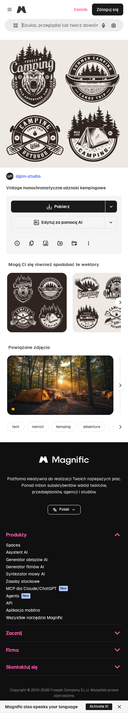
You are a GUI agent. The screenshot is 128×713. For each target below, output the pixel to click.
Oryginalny (41, 51)
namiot (38, 426)
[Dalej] (120, 302)
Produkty (16, 534)
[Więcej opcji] (88, 243)
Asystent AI (17, 552)
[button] (64, 509)
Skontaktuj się (22, 667)
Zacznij (14, 633)
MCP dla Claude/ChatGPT (36, 588)
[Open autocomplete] (13, 25)
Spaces (13, 545)
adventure (91, 426)
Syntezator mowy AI (25, 574)
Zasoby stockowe (23, 581)
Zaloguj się (107, 9)
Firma (12, 650)
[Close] (119, 706)
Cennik (81, 9)
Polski (64, 509)
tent (15, 426)
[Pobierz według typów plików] (111, 207)
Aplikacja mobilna (23, 610)
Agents (17, 596)
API (9, 603)
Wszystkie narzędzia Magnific (34, 617)
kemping (63, 426)
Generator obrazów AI (27, 559)
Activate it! (99, 706)
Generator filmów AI (25, 566)
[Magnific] (64, 461)
